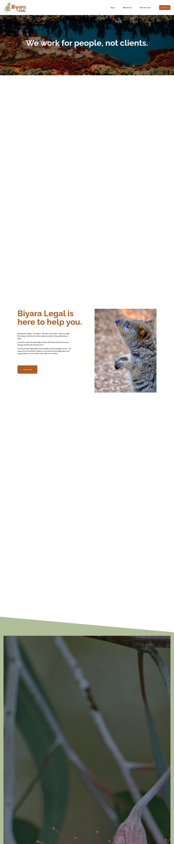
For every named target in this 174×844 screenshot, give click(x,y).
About (113, 8)
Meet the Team (145, 8)
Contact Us (165, 8)
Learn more (27, 369)
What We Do (127, 8)
